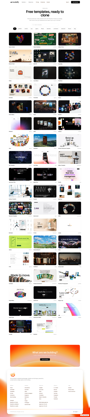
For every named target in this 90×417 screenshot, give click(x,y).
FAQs (40, 391)
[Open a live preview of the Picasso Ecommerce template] (54, 271)
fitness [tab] (42, 28)
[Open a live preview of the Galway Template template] (29, 186)
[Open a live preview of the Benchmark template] (54, 203)
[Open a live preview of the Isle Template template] (29, 153)
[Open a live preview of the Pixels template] (29, 68)
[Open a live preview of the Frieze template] (78, 85)
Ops (25, 398)
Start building (45, 359)
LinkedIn (55, 391)
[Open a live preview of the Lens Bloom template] (54, 68)
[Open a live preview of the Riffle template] (78, 203)
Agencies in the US (43, 404)
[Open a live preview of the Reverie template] (78, 102)
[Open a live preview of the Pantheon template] (78, 68)
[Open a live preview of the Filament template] (29, 119)
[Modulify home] (14, 2)
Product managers (28, 393)
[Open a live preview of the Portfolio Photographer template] (78, 271)
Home (11, 387)
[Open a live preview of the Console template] (29, 322)
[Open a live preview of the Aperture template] (78, 186)
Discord (55, 389)
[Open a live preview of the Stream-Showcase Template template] (78, 136)
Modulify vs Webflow (14, 404)
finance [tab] (69, 28)
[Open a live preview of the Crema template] (54, 220)
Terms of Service (71, 391)
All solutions (27, 387)
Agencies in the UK (43, 406)
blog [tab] (75, 28)
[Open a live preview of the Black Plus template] (54, 169)
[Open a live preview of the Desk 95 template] (54, 51)
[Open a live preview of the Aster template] (78, 237)
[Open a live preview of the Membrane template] (54, 288)
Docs (40, 398)
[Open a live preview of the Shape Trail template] (78, 288)
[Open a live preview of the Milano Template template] (78, 153)
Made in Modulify (42, 397)
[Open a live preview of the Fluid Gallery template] (29, 102)
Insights (41, 387)
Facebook (56, 398)
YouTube (55, 393)
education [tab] (49, 28)
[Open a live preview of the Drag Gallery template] (29, 288)
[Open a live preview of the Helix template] (54, 119)
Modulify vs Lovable (14, 406)
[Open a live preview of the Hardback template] (54, 254)
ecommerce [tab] (56, 28)
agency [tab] (36, 28)
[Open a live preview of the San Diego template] (54, 153)
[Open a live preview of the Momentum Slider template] (54, 305)
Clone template (21, 43)
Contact (48, 2)
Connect (41, 393)
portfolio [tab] (20, 28)
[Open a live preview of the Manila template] (78, 169)
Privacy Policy (71, 389)
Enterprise (43, 2)
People (26, 400)
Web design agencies (43, 402)
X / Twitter (56, 387)
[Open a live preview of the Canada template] (54, 186)
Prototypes (27, 402)
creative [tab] (26, 28)
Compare (12, 400)
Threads (55, 397)
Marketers (27, 397)
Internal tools (27, 404)
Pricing (37, 2)
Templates (12, 391)
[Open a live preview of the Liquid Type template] (29, 305)
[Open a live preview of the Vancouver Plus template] (29, 169)
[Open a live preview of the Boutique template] (29, 220)
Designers (27, 395)
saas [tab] (32, 28)
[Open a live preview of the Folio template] (29, 254)
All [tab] (14, 28)
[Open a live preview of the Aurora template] (78, 305)
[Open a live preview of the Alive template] (29, 136)
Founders (27, 389)
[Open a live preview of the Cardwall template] (29, 271)
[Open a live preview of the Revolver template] (54, 322)
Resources (31, 2)
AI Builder (12, 389)
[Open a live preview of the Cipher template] (29, 237)
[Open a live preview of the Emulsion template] (29, 85)
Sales (26, 391)
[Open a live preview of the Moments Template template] (29, 203)
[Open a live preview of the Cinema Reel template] (78, 254)
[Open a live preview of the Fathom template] (78, 119)
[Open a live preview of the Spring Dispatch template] (54, 237)
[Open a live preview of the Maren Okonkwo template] (54, 34)
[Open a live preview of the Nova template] (54, 102)
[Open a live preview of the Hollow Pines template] (78, 34)
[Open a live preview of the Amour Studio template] (29, 34)
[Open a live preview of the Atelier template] (78, 220)
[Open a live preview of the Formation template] (54, 85)
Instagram (56, 395)
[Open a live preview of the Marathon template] (54, 136)
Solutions (24, 2)
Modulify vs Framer (14, 402)
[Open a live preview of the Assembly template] (78, 51)
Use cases (41, 389)
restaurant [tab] (63, 28)
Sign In (67, 2)
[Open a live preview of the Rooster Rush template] (29, 51)
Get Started (75, 2)
